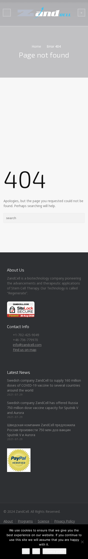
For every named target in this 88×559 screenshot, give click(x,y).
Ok (26, 551)
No (36, 551)
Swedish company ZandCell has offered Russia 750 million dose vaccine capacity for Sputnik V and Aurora (42, 407)
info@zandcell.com (27, 344)
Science (43, 521)
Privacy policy (54, 551)
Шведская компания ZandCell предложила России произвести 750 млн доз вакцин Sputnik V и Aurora (41, 430)
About (8, 521)
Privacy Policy (64, 521)
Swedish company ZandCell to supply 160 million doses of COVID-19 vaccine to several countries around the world (44, 385)
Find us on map (24, 349)
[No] (82, 541)
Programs (25, 521)
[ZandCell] (44, 13)
